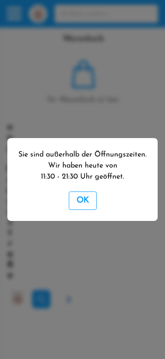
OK (83, 201)
